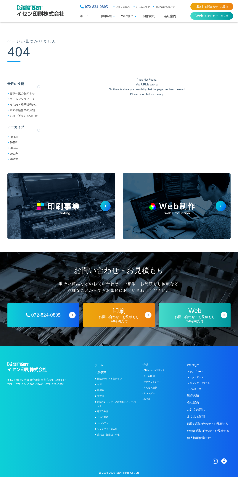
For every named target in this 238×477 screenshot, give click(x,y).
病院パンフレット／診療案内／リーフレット (117, 404)
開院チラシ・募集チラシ (109, 378)
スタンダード (196, 377)
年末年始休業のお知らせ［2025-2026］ (24, 111)
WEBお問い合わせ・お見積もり (208, 430)
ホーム (84, 16)
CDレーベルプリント (154, 370)
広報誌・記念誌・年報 (108, 434)
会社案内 (170, 16)
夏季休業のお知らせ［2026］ (22, 94)
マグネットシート (152, 382)
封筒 (99, 384)
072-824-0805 (96, 7)
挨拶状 (100, 396)
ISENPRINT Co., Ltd (127, 472)
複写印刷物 (102, 411)
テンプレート (196, 371)
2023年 (14, 153)
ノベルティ (102, 423)
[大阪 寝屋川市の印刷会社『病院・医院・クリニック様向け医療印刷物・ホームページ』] (40, 10)
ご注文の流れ (122, 7)
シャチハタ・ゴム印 (107, 429)
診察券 (100, 390)
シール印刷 (149, 376)
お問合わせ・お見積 (211, 6)
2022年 (14, 159)
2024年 (14, 148)
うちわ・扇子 (150, 387)
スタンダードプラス (200, 383)
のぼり (147, 399)
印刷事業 (106, 16)
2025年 (14, 142)
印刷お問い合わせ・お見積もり (208, 423)
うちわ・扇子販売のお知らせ (24, 105)
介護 (146, 364)
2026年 (14, 136)
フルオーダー (196, 389)
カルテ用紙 (102, 417)
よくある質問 (143, 7)
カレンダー (149, 393)
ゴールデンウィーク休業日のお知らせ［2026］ (24, 99)
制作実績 (149, 16)
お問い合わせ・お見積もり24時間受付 (119, 315)
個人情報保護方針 (165, 7)
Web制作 (127, 16)
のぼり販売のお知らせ (24, 115)
